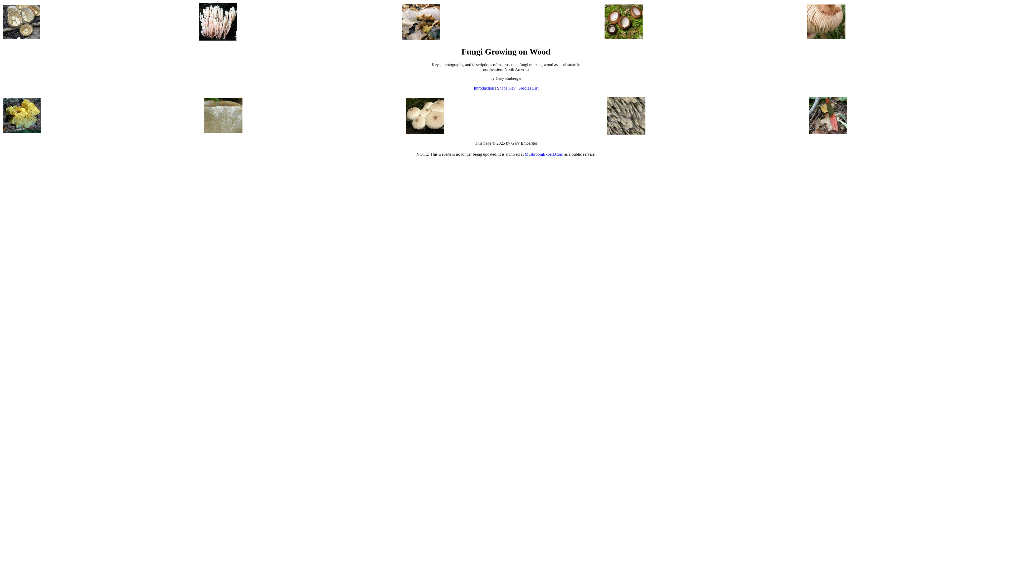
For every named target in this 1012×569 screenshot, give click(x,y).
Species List (528, 88)
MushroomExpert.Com (544, 154)
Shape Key (506, 88)
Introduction (484, 88)
